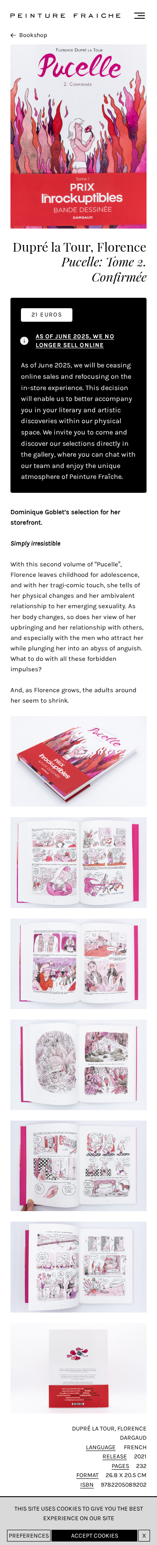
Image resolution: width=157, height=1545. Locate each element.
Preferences (29, 1535)
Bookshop (33, 35)
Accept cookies (94, 1535)
